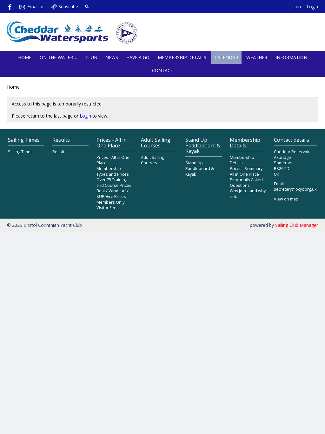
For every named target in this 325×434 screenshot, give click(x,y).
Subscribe (68, 6)
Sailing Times (20, 151)
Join (297, 6)
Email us (35, 6)
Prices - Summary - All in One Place (247, 171)
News (111, 57)
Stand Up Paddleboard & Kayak (199, 168)
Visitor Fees (107, 207)
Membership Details (182, 57)
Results (59, 151)
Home (24, 57)
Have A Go (137, 57)
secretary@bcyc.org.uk (295, 189)
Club (91, 57)
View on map (286, 199)
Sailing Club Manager (296, 225)
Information (291, 57)
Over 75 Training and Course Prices (113, 182)
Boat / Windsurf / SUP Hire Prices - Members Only (112, 196)
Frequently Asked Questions (246, 182)
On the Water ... (58, 57)
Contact (162, 70)
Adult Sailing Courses (152, 160)
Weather (256, 57)
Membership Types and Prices (112, 171)
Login (312, 6)
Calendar (226, 57)
